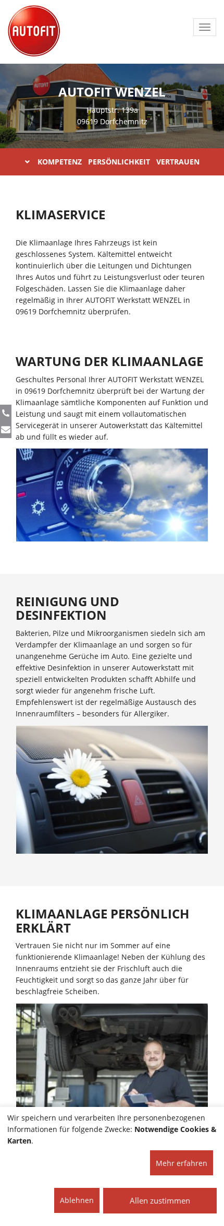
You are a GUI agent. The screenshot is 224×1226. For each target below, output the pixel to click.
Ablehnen (77, 1200)
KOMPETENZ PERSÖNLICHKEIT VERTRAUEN (119, 162)
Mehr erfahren (181, 1163)
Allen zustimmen (160, 1200)
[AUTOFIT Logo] (34, 31)
